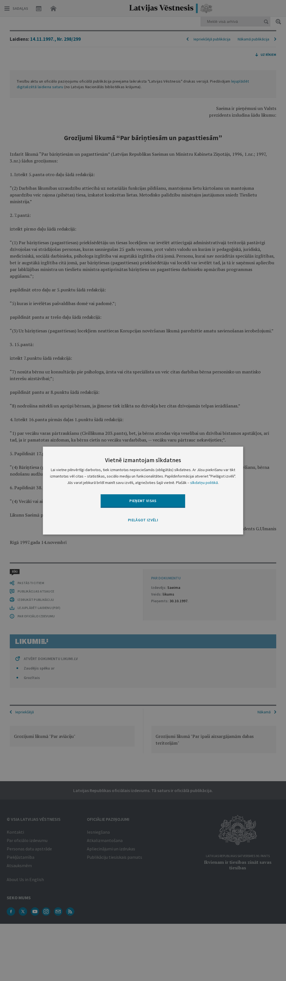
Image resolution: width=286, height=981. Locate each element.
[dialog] (143, 490)
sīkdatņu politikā (204, 482)
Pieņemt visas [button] (143, 500)
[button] (143, 520)
